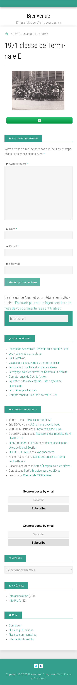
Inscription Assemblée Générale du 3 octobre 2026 (38, 349)
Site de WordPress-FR (21, 639)
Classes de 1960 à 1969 (37, 475)
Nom (13, 228)
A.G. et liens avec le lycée (45, 424)
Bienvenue (38, 15)
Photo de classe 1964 (48, 429)
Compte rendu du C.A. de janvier (28, 376)
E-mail (14, 246)
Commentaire (18, 163)
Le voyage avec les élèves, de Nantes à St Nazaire (38, 372)
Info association (18, 596)
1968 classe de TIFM (38, 420)
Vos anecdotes (45, 452)
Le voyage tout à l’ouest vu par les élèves (33, 367)
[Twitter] (36, 666)
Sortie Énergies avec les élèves (52, 466)
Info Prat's (15, 600)
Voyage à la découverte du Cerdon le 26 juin (34, 362)
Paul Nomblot (17, 358)
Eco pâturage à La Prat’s (23, 390)
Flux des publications (21, 630)
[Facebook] (41, 666)
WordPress (64, 674)
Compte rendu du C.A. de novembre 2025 (33, 395)
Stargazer (40, 678)
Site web (14, 263)
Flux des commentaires (22, 634)
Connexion (15, 625)
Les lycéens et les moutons (25, 353)
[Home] (6, 34)
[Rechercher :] (38, 318)
